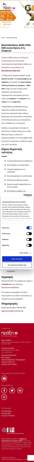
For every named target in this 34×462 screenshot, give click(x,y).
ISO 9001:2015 (6, 413)
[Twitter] (13, 390)
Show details (24, 253)
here (7, 216)
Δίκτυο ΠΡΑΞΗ (8, 57)
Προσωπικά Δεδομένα (8, 355)
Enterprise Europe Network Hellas (16, 64)
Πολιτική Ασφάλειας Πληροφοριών (13, 360)
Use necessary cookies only (17, 265)
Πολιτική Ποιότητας (8, 362)
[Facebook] (5, 390)
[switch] (29, 233)
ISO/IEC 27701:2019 (7, 416)
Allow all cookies (17, 259)
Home (3, 37)
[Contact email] (5, 378)
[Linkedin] (21, 390)
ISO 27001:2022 (6, 411)
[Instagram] (5, 397)
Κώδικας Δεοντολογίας (9, 364)
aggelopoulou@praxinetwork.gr (12, 311)
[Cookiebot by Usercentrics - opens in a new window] (24, 195)
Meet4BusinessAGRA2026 (10, 287)
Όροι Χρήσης (5, 357)
